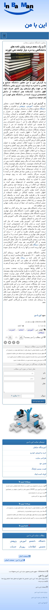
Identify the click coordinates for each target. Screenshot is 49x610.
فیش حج (43, 463)
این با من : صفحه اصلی (14, 560)
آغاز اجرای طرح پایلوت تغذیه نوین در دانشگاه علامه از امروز (29, 360)
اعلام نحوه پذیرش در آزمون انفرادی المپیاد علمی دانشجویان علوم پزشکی (26, 518)
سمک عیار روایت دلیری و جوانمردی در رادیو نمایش (31, 511)
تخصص (42, 547)
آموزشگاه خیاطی (39, 447)
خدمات (13, 547)
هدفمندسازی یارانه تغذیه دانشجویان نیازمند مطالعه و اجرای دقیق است (26, 357)
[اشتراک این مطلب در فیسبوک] (14, 342)
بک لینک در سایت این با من (39, 597)
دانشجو (32, 541)
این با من (36, 24)
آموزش (29, 106)
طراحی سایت (41, 458)
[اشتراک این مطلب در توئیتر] (9, 342)
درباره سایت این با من (40, 592)
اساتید (21, 330)
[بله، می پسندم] (21, 337)
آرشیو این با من (42, 602)
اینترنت (12, 330)
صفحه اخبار (23, 556)
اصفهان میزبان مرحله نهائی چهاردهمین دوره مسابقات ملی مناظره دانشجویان (26, 353)
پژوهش (22, 106)
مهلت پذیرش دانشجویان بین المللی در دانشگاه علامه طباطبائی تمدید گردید (25, 486)
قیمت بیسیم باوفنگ (38, 469)
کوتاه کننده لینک (40, 474)
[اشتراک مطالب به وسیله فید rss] (5, 342)
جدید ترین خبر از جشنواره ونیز (36, 493)
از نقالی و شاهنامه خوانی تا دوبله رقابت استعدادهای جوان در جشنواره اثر (25, 350)
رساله (23, 258)
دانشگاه (42, 109)
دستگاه (35, 245)
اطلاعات (32, 547)
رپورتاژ (22, 547)
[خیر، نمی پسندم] (10, 337)
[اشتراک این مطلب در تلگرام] (18, 342)
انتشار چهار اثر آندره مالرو (38, 496)
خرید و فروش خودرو (38, 453)
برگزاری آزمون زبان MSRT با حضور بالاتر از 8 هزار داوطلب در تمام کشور (25, 489)
